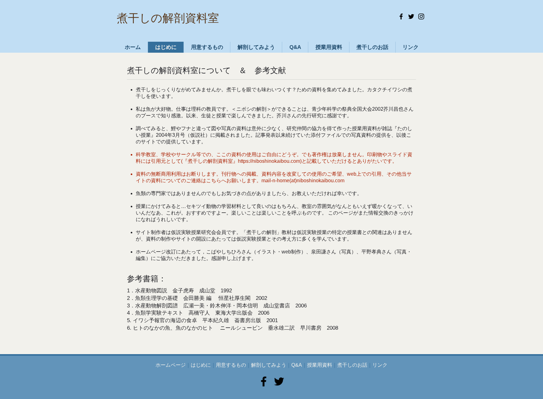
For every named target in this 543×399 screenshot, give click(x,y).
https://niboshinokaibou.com (269, 161)
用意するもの (231, 365)
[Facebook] (401, 16)
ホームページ (171, 365)
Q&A (296, 365)
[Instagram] (421, 16)
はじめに (201, 365)
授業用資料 (319, 365)
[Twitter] (411, 16)
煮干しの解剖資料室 (168, 18)
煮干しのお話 (352, 365)
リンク (379, 365)
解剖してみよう (268, 365)
